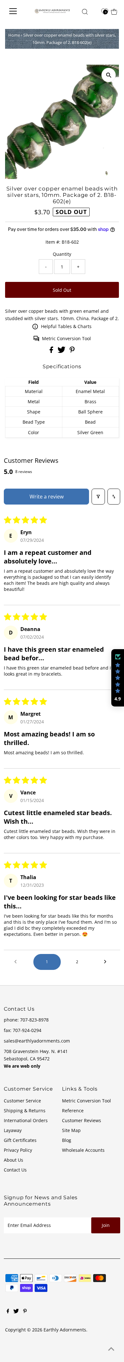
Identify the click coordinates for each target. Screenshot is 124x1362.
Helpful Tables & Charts (66, 326)
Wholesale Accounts (83, 1150)
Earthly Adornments (65, 1330)
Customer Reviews (81, 1120)
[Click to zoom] (108, 75)
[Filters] (98, 497)
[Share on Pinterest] (72, 351)
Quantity (62, 254)
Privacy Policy (18, 1150)
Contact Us (15, 1170)
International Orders (26, 1120)
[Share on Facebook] (52, 351)
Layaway (13, 1130)
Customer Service (22, 1101)
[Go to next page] (106, 962)
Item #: (52, 242)
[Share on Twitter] (62, 351)
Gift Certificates (20, 1140)
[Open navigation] (16, 11)
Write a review (47, 496)
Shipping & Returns (24, 1111)
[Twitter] (16, 1311)
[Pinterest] (25, 1311)
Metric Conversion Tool (66, 338)
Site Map (71, 1130)
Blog (66, 1140)
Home (14, 35)
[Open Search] (85, 12)
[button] (117, 677)
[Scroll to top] (111, 1349)
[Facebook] (8, 1311)
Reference (73, 1111)
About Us (13, 1160)
